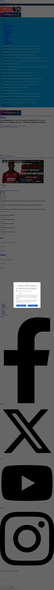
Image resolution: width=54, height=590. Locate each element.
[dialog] (27, 295)
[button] (27, 293)
